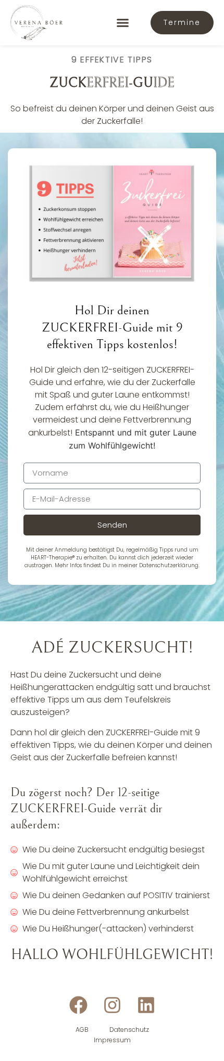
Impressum (112, 1040)
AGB (82, 1029)
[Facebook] (78, 1005)
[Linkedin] (146, 1005)
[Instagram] (112, 1005)
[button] (123, 23)
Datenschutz (129, 1029)
